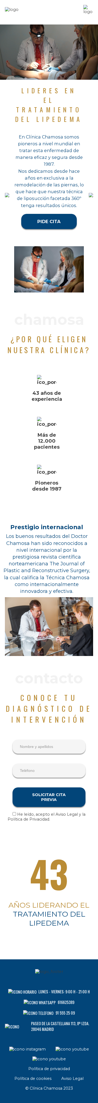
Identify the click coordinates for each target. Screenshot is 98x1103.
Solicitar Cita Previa (49, 797)
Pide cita (48, 221)
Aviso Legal (67, 814)
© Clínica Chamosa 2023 (49, 1088)
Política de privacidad (49, 1068)
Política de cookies (32, 1078)
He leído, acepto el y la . (46, 817)
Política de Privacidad (28, 819)
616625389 (66, 1002)
